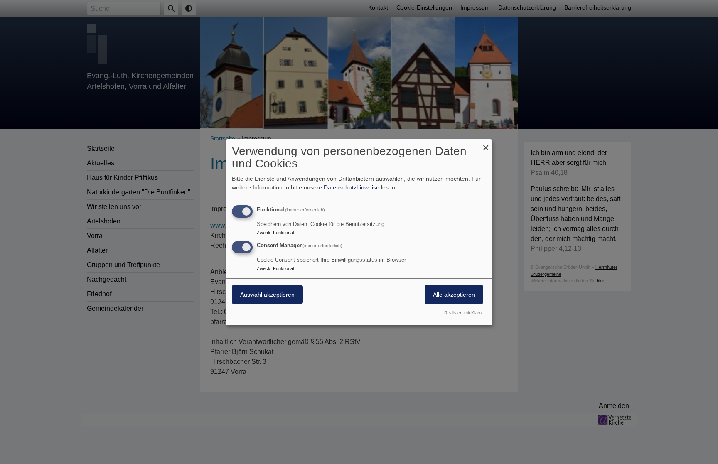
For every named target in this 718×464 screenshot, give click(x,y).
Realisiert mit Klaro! (463, 312)
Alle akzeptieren (454, 294)
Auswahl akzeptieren (267, 294)
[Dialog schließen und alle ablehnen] (485, 144)
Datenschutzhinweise (351, 187)
